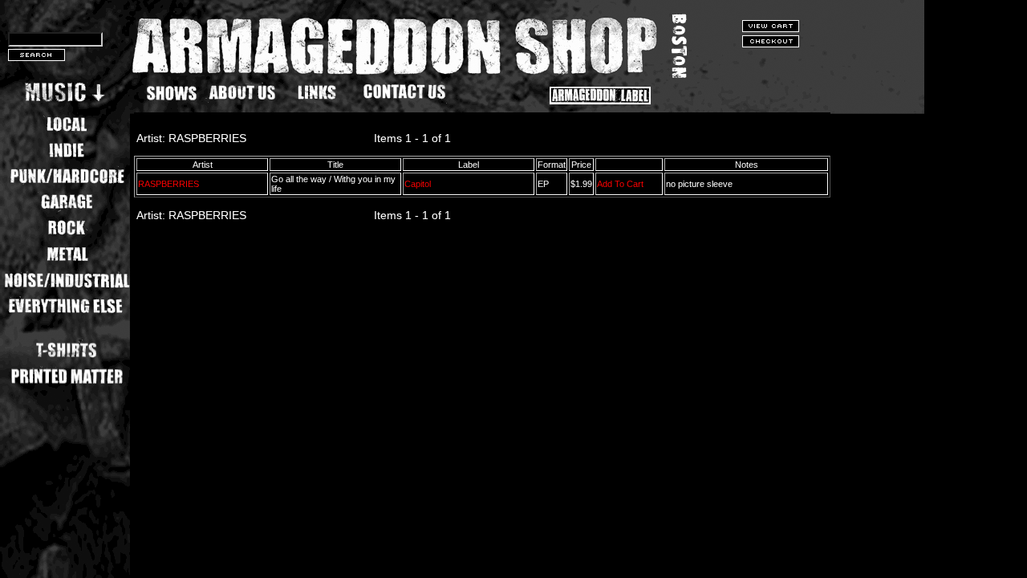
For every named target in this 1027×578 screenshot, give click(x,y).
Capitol (417, 184)
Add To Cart (620, 184)
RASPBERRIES (168, 184)
